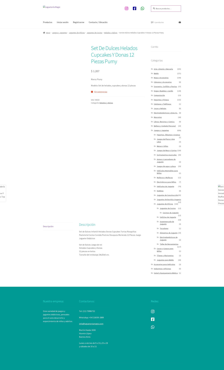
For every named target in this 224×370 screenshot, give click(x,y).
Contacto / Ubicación (98, 22)
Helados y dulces (110, 33)
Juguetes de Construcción (167, 195)
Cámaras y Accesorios (163, 82)
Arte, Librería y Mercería (163, 69)
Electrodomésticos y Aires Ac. (166, 113)
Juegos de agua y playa (166, 166)
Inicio (48, 33)
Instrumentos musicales (167, 155)
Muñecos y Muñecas (165, 177)
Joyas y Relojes (160, 108)
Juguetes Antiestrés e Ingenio (169, 199)
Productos (47, 22)
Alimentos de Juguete (168, 233)
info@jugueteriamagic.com (91, 323)
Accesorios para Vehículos (164, 264)
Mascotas (158, 117)
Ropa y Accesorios (161, 78)
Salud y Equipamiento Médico (166, 273)
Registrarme (78, 22)
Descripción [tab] (48, 226)
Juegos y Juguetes (59, 33)
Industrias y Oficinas (162, 269)
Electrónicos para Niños (166, 182)
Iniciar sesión (62, 22)
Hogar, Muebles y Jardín (163, 91)
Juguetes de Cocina (94, 33)
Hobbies (160, 191)
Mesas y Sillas (162, 146)
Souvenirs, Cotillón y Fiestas (165, 86)
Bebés (156, 73)
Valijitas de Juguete (168, 217)
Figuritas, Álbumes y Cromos (168, 135)
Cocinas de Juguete (170, 213)
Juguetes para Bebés (165, 260)
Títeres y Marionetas (165, 255)
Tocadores (164, 228)
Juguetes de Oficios (77, 33)
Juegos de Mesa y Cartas (167, 150)
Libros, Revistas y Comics (164, 122)
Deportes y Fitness (161, 100)
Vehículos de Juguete (165, 186)
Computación (159, 95)
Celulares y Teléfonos (162, 104)
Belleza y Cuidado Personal (165, 126)
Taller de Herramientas (169, 244)
